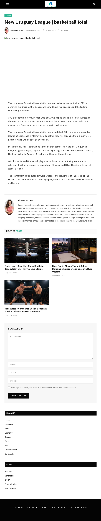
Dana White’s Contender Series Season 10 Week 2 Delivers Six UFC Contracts (25, 310)
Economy (8, 433)
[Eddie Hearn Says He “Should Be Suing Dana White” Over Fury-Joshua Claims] (26, 250)
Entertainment (11, 450)
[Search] (93, 4)
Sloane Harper (17, 30)
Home (7, 420)
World (7, 429)
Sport (7, 445)
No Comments (50, 30)
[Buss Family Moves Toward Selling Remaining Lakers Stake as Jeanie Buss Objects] (74, 250)
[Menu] (7, 4)
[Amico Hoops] (50, 4)
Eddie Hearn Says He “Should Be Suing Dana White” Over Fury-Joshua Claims (24, 267)
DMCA (7, 480)
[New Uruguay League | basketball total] (50, 67)
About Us (8, 472)
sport (8, 15)
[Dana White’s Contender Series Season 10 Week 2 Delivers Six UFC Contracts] (26, 292)
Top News (9, 424)
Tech (7, 441)
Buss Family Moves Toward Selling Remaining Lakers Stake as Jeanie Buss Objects (72, 269)
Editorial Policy (11, 488)
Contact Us (9, 454)
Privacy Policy (11, 484)
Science (8, 437)
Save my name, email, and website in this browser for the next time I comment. (43, 388)
